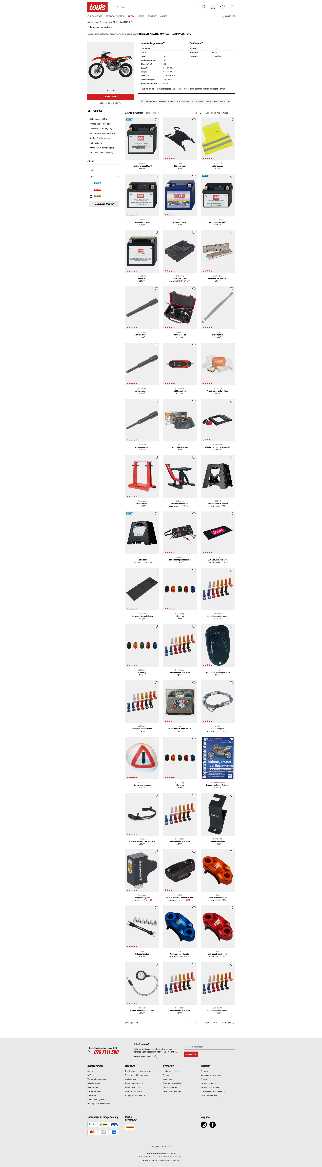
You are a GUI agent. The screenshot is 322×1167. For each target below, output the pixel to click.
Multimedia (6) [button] (96, 143)
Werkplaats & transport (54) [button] (101, 148)
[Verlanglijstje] (222, 7)
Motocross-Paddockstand (180, 504)
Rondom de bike (132, 1087)
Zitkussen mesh (180, 166)
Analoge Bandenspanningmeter (142, 1010)
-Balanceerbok (142, 504)
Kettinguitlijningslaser (142, 898)
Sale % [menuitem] (131, 16)
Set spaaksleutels (142, 954)
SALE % (98, 190)
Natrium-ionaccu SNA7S (142, 166)
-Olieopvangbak (180, 278)
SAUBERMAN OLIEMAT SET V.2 (180, 729)
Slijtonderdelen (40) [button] (98, 119)
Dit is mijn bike (111, 96)
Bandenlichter (217, 335)
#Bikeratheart (131, 1079)
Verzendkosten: (143, 1156)
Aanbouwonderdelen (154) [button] (101, 152)
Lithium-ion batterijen (142, 222)
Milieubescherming (209, 1095)
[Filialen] (203, 7)
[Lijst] (200, 112)
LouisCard (91, 1095)
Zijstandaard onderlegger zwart (217, 673)
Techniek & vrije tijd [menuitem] (115, 16)
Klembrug (180, 616)
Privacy (204, 1079)
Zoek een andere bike (108, 103)
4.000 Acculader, (179, 391)
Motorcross (142, 560)
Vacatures (167, 1079)
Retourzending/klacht (97, 1099)
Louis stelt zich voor (172, 1071)
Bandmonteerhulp (218, 841)
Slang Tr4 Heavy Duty (180, 447)
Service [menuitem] (163, 16)
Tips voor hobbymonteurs (136, 1075)
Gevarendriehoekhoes (142, 785)
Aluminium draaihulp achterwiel (217, 447)
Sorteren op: (211, 113)
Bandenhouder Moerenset (217, 616)
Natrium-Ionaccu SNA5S (217, 222)
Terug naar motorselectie (100, 27)
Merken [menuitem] (141, 16)
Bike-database (93, 1083)
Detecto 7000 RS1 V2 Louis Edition (179, 898)
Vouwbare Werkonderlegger (142, 616)
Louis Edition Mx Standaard (217, 504)
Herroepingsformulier (210, 1087)
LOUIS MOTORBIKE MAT (217, 560)
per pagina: (151, 113)
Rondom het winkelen (172, 1083)
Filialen (166, 1075)
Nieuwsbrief (92, 1087)
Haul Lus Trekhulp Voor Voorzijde (142, 841)
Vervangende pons (142, 335)
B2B (89, 1075)
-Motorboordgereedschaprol (180, 560)
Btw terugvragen (170, 1087)
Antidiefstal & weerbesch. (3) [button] (102, 133)
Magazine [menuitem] (152, 16)
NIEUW (97, 183)
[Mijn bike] (212, 7)
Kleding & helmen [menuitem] (94, 16)
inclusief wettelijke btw (161, 1153)
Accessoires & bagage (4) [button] (100, 128)
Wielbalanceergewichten (217, 278)
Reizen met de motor (134, 1083)
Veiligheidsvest (217, 166)
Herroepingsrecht (208, 1083)
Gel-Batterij (142, 278)
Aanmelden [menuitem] (230, 16)
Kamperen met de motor (136, 1095)
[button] (193, 7)
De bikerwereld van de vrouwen (139, 1071)
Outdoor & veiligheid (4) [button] (99, 138)
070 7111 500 (106, 1052)
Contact (90, 1071)
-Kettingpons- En (179, 335)
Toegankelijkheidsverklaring (213, 1091)
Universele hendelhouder (217, 898)
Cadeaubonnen (94, 1091)
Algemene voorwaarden (211, 1075)
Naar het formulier (223, 101)
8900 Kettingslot (217, 729)
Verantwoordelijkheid (172, 1091)
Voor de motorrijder (133, 1091)
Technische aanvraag (96, 1079)
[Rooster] (196, 112)
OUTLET (98, 196)
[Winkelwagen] (232, 7)
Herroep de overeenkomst (98, 1103)
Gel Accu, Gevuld (179, 222)
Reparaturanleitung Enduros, (217, 785)
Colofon (204, 1071)
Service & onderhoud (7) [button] (100, 124)
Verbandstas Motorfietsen (217, 391)
